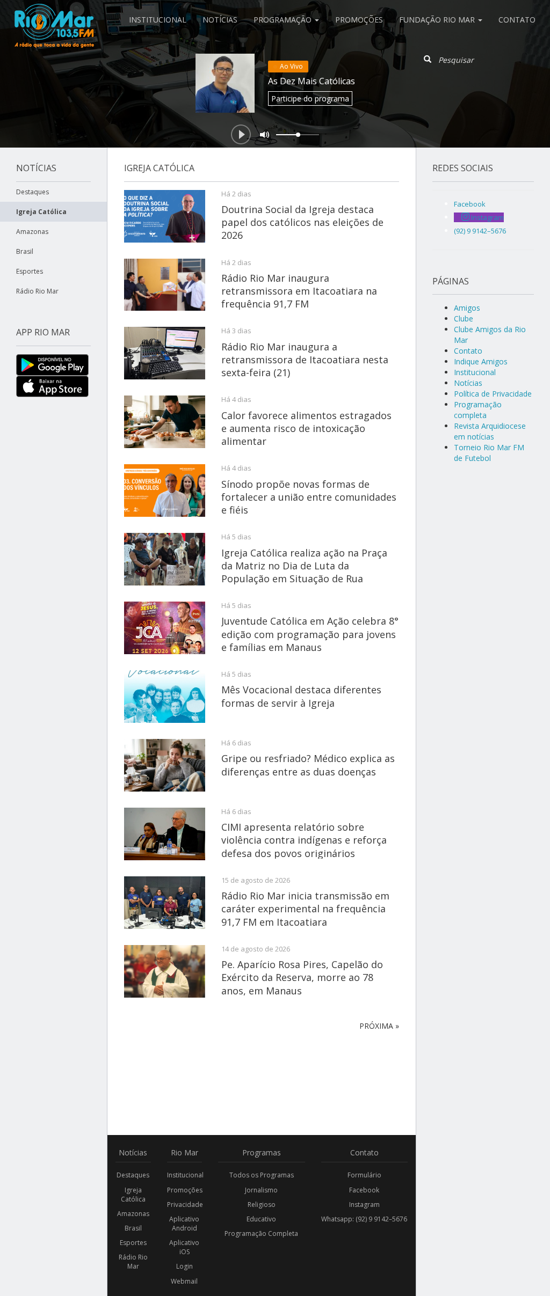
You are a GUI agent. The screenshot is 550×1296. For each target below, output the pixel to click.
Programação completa (478, 409)
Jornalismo (261, 1190)
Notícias (219, 19)
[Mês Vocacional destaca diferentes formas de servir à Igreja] (164, 696)
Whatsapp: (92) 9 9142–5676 (364, 1219)
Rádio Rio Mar (37, 291)
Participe (310, 98)
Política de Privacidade (493, 394)
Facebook (364, 1190)
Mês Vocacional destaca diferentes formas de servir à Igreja (301, 696)
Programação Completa (261, 1233)
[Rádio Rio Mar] (53, 13)
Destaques (32, 191)
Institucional (157, 19)
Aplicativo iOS (184, 1247)
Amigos (467, 308)
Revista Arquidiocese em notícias (490, 431)
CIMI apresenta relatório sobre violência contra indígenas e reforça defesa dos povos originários (304, 840)
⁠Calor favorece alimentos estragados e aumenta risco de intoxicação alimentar (306, 428)
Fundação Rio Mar (438, 19)
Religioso (262, 1204)
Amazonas (32, 231)
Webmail (184, 1281)
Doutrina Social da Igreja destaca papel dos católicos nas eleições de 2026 (302, 222)
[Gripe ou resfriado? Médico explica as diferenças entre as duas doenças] (164, 765)
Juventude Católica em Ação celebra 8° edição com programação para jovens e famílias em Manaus (310, 634)
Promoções (359, 19)
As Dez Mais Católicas (311, 81)
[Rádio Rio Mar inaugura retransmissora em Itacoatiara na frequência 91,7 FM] (164, 285)
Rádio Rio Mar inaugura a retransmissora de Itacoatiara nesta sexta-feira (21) (304, 359)
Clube (463, 318)
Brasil (24, 251)
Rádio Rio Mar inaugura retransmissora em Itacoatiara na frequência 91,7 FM (299, 291)
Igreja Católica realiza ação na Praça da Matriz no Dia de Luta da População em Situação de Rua (304, 565)
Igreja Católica (41, 211)
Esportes (29, 271)
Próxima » (379, 1026)
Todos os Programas (261, 1175)
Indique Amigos (481, 361)
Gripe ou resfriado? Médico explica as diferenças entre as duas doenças (308, 765)
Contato (516, 19)
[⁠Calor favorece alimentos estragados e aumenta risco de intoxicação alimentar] (164, 422)
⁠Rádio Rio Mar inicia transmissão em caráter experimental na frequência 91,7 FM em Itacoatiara (305, 908)
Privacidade (184, 1204)
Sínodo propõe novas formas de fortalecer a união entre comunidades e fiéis (308, 497)
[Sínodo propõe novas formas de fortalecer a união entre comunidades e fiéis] (164, 490)
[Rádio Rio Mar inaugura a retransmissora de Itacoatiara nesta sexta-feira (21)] (164, 353)
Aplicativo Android (184, 1223)
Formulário (364, 1175)
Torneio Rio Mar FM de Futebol (489, 452)
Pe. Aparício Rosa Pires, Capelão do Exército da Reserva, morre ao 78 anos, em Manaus (302, 977)
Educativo (261, 1219)
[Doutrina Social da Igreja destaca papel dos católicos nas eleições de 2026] (164, 216)
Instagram (364, 1204)
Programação (284, 19)
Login (184, 1266)
